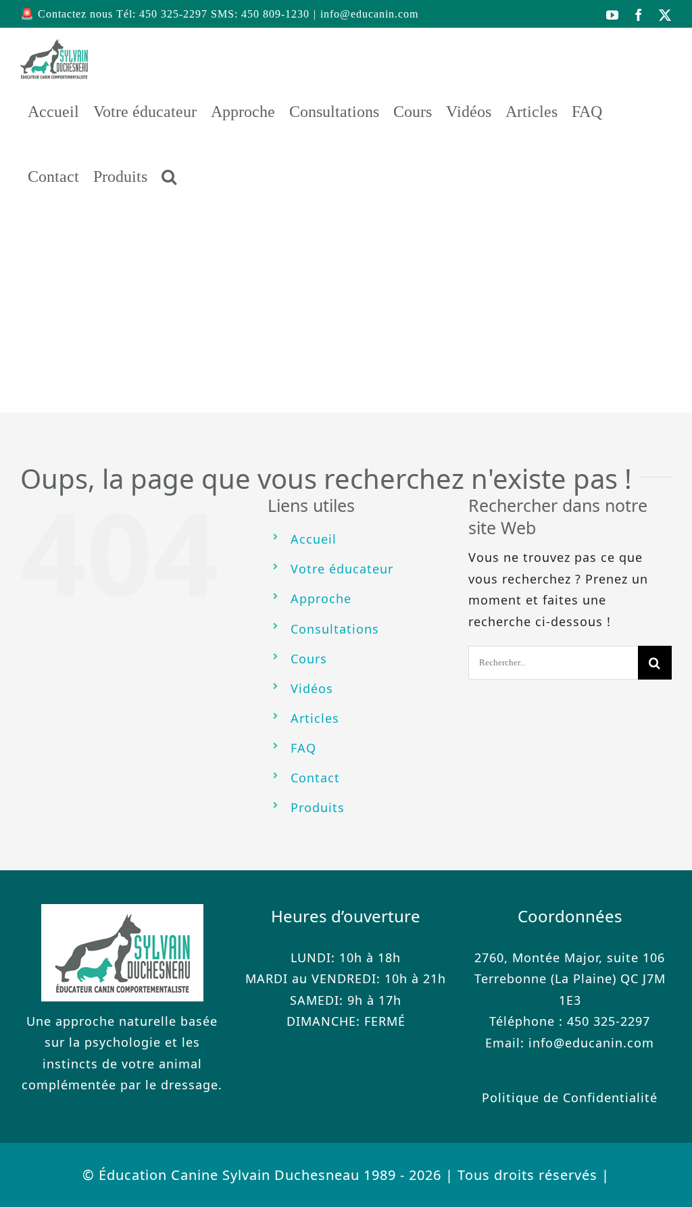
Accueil (314, 539)
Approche (321, 598)
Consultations (335, 629)
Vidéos (312, 688)
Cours (309, 658)
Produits (318, 807)
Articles (315, 718)
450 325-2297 (608, 1021)
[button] (168, 176)
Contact (315, 778)
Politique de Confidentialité (570, 1097)
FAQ (303, 748)
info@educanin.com (369, 14)
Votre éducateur (342, 569)
